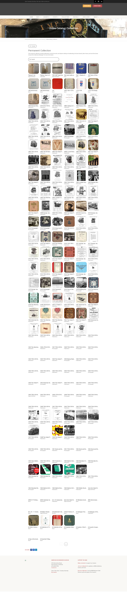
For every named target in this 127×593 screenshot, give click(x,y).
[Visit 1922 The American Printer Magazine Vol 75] (45, 313)
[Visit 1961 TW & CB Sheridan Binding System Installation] (93, 479)
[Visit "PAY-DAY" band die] (57, 68)
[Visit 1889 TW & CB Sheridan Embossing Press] (93, 99)
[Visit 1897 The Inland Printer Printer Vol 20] (93, 145)
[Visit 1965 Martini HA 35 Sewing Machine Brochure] (69, 493)
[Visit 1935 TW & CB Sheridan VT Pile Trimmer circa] (45, 399)
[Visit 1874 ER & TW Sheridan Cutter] (45, 99)
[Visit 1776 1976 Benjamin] (93, 83)
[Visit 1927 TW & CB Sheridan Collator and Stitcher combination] (57, 343)
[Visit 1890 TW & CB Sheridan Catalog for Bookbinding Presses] (33, 114)
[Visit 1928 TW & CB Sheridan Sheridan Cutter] (69, 343)
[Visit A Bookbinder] (57, 517)
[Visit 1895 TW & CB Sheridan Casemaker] (81, 129)
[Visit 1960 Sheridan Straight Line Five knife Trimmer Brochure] (45, 479)
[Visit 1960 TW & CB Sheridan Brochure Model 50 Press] (57, 479)
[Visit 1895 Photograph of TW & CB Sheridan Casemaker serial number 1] (69, 129)
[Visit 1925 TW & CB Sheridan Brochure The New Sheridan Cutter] (81, 328)
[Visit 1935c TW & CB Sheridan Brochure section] (57, 399)
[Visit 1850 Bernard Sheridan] (33, 99)
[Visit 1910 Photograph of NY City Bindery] (33, 221)
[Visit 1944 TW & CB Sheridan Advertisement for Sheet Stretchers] (93, 411)
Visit (37, 17)
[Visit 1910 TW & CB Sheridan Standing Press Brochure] (33, 236)
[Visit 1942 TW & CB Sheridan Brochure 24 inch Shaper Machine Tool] (81, 411)
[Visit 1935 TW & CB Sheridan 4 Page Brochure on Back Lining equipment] (69, 388)
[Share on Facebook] (31, 560)
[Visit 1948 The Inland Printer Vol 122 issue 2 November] (57, 440)
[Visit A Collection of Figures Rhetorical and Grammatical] (45, 530)
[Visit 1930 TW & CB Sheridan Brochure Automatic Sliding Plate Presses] (93, 359)
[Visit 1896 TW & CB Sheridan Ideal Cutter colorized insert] (81, 145)
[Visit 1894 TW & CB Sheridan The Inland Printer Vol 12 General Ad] (45, 129)
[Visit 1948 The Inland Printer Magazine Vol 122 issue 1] (45, 440)
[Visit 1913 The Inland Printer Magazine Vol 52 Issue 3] (69, 267)
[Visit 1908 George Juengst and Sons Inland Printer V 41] (45, 206)
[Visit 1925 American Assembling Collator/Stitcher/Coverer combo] (93, 313)
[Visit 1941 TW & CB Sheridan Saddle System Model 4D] (57, 411)
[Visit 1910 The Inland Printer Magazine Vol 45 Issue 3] (45, 236)
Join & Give (86, 17)
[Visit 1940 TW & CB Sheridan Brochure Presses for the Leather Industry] (45, 411)
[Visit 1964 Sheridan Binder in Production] (33, 493)
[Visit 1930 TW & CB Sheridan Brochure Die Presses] (69, 374)
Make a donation (82, 573)
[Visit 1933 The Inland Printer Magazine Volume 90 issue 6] (57, 388)
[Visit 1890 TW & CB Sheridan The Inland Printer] (45, 114)
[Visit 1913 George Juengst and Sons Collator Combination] (81, 252)
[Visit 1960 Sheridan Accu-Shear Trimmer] (93, 466)
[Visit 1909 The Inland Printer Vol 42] (69, 206)
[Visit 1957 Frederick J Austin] (57, 466)
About (96, 17)
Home (31, 17)
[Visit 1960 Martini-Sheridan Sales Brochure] (69, 466)
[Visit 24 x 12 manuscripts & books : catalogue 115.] (57, 505)
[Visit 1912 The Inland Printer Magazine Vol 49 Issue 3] (69, 252)
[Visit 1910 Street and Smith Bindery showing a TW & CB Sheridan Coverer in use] (57, 221)
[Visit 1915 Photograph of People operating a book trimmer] (45, 282)
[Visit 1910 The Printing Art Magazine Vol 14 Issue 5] (57, 236)
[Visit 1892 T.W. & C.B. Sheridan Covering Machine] (81, 114)
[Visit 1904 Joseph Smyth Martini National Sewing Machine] (81, 175)
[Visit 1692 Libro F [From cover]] (69, 83)
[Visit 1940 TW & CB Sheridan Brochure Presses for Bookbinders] (33, 411)
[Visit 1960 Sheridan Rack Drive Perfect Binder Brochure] (33, 479)
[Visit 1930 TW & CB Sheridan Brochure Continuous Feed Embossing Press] (33, 374)
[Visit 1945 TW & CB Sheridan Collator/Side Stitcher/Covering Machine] (69, 425)
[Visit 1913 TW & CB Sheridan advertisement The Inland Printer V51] (45, 267)
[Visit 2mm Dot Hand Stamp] (69, 505)
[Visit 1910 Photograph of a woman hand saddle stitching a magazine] (45, 221)
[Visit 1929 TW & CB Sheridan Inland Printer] (93, 343)
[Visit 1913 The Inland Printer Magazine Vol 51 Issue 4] (57, 267)
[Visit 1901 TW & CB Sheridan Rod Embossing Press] (69, 160)
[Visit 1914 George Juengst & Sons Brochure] (81, 267)
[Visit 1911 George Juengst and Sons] (81, 236)
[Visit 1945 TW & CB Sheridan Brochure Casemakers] (45, 425)
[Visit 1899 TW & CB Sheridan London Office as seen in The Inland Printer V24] (33, 160)
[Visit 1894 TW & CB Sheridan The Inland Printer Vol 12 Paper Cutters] (57, 129)
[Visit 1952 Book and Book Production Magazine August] (81, 454)
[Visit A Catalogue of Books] (93, 517)
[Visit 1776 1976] (81, 83)
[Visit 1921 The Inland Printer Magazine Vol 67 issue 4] (93, 298)
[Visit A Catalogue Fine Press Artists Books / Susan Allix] (81, 517)
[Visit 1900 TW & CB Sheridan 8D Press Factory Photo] (45, 160)
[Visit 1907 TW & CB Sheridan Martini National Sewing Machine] (81, 190)
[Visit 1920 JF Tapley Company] (57, 298)
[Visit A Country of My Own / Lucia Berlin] (81, 530)
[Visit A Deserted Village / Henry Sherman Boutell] (45, 544)
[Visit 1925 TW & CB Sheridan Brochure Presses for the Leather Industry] (57, 328)
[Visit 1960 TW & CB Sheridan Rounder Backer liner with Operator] (81, 479)
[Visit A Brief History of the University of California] (69, 517)
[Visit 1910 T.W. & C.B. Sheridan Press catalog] (69, 221)
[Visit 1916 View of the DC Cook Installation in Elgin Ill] (69, 282)
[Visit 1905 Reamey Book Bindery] (93, 175)
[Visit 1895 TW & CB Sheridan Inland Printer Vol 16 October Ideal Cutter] (33, 145)
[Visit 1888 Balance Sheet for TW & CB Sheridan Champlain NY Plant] (81, 99)
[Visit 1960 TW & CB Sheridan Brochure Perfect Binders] (69, 479)
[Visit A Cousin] (93, 530)
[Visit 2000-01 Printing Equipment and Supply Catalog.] (33, 505)
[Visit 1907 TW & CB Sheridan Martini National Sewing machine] (93, 190)
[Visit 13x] (57, 83)
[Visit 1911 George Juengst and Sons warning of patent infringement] (93, 236)
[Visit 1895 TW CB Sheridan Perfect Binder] (45, 145)
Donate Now (97, 5)
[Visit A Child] (33, 530)
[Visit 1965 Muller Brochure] (81, 493)
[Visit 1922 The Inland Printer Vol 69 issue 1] (69, 313)
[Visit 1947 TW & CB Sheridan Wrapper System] (93, 425)
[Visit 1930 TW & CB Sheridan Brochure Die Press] (57, 374)
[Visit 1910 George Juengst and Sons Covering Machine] (93, 206)
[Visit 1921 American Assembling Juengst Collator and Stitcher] (81, 298)
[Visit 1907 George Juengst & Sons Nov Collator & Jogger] (69, 190)
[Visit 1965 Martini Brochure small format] (57, 493)
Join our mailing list (82, 576)
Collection (65, 17)
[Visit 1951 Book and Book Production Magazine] (57, 454)
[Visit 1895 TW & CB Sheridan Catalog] (93, 129)
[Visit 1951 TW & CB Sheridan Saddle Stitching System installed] (69, 454)
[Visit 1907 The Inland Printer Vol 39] (33, 206)
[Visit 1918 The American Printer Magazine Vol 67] (33, 298)
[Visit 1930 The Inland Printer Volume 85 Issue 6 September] (33, 388)
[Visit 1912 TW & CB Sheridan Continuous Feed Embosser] (33, 252)
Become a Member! (82, 580)
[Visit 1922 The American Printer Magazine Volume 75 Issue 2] (57, 313)
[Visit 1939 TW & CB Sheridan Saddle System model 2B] (81, 399)
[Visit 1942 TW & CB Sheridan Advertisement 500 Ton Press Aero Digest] (69, 411)
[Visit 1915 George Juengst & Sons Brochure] (33, 282)
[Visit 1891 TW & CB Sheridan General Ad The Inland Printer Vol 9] (69, 114)
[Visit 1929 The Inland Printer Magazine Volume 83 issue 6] (57, 359)
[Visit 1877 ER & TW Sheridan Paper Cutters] (57, 99)
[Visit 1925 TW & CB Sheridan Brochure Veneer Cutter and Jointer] (93, 328)
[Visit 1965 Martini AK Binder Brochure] (45, 493)
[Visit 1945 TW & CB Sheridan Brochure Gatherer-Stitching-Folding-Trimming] (57, 425)
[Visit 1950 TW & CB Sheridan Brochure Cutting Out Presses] (81, 440)
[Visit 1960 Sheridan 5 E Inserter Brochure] (81, 466)
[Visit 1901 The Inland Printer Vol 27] (93, 160)
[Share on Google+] (34, 560)
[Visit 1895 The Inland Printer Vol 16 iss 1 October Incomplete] (57, 145)
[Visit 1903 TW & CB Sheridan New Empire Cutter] (57, 175)
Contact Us (53, 578)
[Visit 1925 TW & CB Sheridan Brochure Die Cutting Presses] (33, 328)
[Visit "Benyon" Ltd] (33, 68)
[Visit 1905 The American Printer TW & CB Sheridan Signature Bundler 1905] (45, 190)
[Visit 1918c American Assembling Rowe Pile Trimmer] (45, 298)
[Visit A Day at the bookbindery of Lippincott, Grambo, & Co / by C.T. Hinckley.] (33, 544)
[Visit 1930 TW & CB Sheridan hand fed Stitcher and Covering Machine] (93, 374)
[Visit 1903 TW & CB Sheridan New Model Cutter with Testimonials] (69, 175)
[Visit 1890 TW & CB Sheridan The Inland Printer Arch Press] (57, 114)
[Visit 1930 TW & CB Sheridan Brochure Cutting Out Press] (45, 374)
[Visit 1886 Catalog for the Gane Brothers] (69, 99)
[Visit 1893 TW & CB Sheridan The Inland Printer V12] (33, 129)
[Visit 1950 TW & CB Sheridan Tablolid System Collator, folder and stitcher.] (45, 454)
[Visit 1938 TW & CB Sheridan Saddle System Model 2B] (69, 399)
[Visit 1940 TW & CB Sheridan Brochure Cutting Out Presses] (93, 399)
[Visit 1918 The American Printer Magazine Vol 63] (93, 282)
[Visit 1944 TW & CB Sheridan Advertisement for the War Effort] (33, 425)
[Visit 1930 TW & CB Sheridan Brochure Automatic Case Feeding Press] (81, 359)
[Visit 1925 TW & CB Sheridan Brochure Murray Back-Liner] (45, 328)
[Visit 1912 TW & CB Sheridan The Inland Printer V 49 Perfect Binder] (45, 252)
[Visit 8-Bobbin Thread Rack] (45, 517)
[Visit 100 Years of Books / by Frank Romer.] (93, 68)
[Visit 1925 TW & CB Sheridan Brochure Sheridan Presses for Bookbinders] (69, 328)
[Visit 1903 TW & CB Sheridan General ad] (45, 175)
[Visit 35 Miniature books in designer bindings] (81, 505)
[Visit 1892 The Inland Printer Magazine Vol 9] (93, 114)
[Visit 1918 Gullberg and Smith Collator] (81, 282)
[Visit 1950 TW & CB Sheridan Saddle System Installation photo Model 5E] (93, 440)
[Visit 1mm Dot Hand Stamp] (93, 493)
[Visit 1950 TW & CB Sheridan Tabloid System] (33, 454)
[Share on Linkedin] (36, 560)
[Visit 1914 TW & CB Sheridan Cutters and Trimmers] (93, 267)
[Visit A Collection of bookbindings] (57, 530)
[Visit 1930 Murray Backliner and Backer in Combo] (69, 359)
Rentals (75, 17)
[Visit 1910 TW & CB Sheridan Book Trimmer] (81, 221)
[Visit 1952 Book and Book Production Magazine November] (93, 454)
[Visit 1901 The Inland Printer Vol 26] (81, 160)
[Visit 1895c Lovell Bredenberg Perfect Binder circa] (69, 145)
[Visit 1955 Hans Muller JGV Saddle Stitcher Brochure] (33, 466)
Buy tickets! (54, 582)
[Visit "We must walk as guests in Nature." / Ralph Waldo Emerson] (69, 68)
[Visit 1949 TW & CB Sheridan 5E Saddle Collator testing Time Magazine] (69, 440)
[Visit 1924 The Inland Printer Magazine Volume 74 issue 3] (81, 313)
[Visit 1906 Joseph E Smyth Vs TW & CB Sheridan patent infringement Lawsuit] (57, 190)
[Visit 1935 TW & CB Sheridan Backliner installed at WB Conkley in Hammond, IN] (93, 388)
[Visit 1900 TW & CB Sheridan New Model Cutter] (57, 160)
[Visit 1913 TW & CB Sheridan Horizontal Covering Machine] (93, 252)
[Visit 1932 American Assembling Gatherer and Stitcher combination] (45, 388)
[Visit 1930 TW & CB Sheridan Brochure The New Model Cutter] (81, 374)
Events (55, 17)
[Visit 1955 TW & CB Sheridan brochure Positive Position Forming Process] (45, 466)
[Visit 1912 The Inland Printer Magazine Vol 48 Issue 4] (57, 252)
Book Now (87, 5)
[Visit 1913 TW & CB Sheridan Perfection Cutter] (33, 267)
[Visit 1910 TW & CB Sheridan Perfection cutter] (93, 221)
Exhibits (46, 17)
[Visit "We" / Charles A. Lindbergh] (81, 68)
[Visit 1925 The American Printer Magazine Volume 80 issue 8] (33, 343)
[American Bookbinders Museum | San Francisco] (34, 9)
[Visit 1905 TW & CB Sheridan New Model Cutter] (33, 190)
